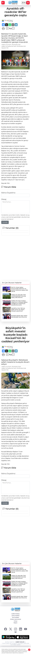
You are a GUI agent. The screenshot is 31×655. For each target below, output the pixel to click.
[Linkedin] (20, 629)
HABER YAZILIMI (20, 642)
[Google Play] (9, 637)
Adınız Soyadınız (8, 193)
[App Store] (22, 637)
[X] (10, 629)
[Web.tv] (15, 632)
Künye (15, 621)
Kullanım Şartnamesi (15, 619)
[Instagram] (15, 629)
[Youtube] (25, 629)
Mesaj (3, 199)
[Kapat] (29, 649)
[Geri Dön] (3, 2)
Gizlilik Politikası (15, 613)
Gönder (5, 222)
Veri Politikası (15, 617)
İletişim (15, 622)
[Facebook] (5, 629)
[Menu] (28, 2)
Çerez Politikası (15, 615)
